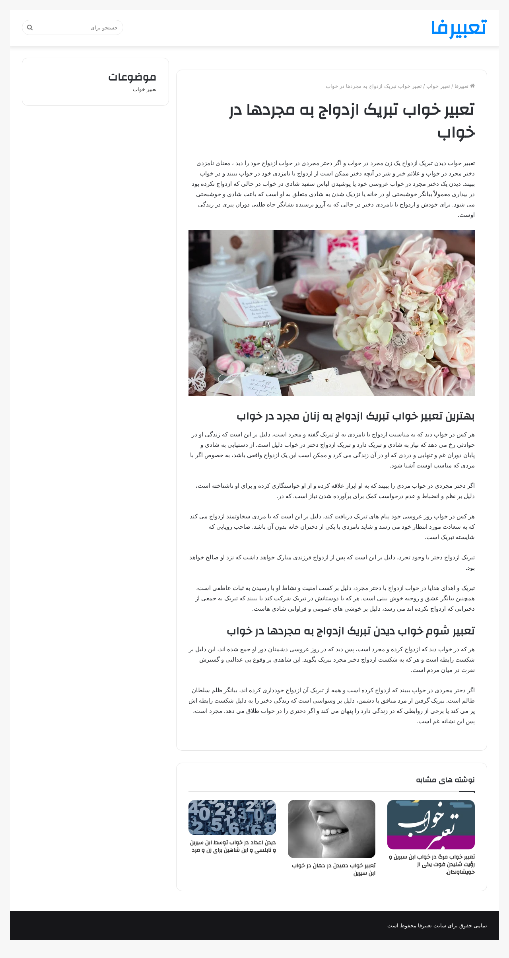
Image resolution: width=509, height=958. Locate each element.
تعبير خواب (438, 86)
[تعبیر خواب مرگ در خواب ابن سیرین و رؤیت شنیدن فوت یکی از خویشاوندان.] (431, 824)
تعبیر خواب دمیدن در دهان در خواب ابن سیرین (333, 869)
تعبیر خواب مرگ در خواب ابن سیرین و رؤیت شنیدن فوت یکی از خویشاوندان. (432, 864)
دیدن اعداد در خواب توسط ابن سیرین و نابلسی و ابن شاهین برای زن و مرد (233, 846)
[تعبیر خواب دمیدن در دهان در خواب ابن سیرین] (331, 829)
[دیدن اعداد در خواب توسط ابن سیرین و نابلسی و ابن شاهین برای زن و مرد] (232, 817)
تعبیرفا (462, 86)
